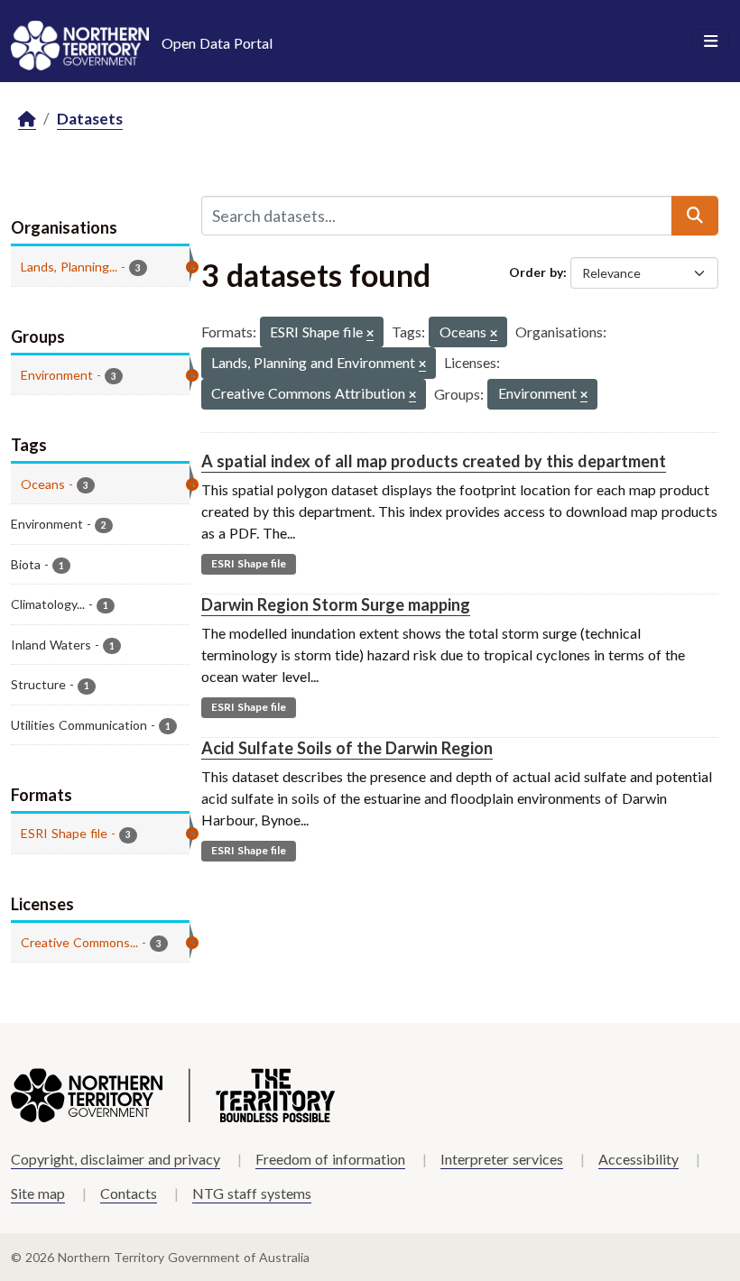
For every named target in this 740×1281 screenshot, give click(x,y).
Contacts (128, 1193)
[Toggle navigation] (710, 41)
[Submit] (694, 215)
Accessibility (638, 1158)
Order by (536, 272)
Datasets (90, 118)
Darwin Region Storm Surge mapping (335, 604)
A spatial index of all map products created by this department (433, 461)
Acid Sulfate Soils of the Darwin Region (347, 748)
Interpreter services (501, 1158)
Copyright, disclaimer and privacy (115, 1158)
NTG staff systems (251, 1193)
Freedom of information (330, 1158)
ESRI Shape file (248, 563)
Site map (38, 1193)
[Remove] (370, 334)
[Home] (27, 119)
